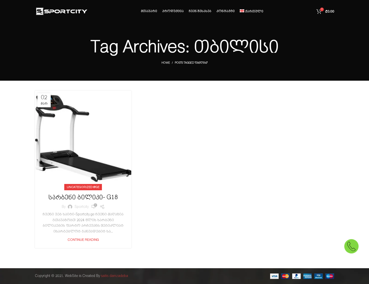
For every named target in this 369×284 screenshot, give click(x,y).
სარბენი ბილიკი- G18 (83, 197)
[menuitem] (252, 11)
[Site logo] (61, 11)
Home (165, 62)
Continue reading (83, 240)
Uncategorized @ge (83, 187)
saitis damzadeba (114, 276)
